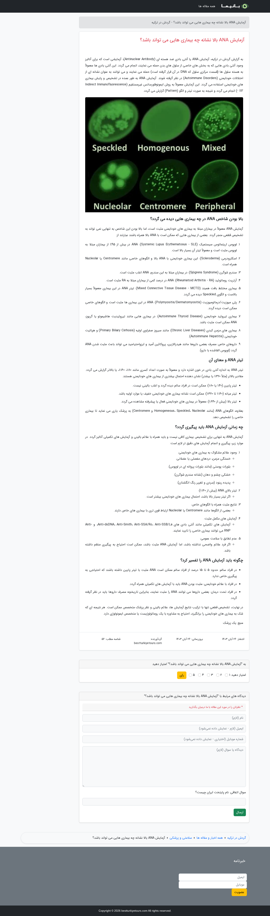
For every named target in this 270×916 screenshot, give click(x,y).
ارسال (239, 812)
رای (182, 675)
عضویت (239, 892)
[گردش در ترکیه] (234, 6)
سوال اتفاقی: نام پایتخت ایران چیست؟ (220, 792)
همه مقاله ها (206, 6)
